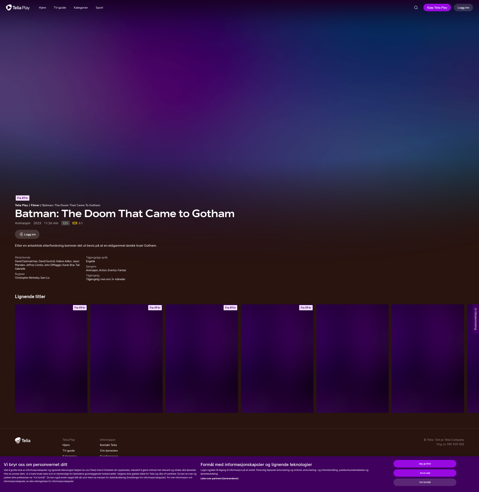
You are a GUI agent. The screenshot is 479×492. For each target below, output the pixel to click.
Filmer (35, 205)
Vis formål (425, 482)
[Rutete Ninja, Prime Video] (352, 358)
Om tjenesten (109, 450)
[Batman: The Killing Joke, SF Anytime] (51, 358)
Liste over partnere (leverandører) (219, 478)
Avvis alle (425, 473)
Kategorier (69, 456)
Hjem (66, 445)
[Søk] (415, 7)
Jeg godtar (425, 463)
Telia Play (21, 205)
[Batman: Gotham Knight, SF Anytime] (202, 358)
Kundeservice (109, 456)
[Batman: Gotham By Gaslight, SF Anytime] (126, 358)
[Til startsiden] (18, 7)
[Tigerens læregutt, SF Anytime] (277, 358)
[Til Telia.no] (22, 440)
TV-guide (68, 450)
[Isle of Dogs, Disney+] (428, 358)
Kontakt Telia (108, 445)
